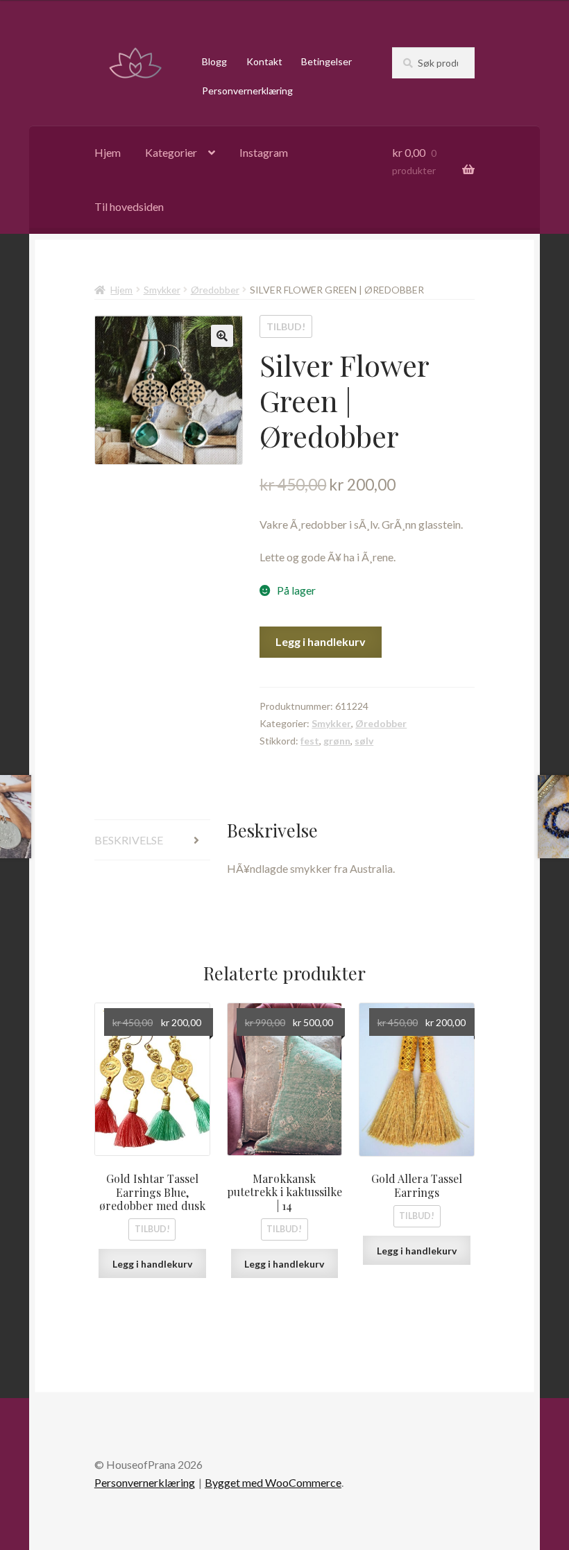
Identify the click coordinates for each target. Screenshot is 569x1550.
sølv (364, 741)
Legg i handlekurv (320, 641)
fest (309, 741)
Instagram (263, 152)
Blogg (214, 61)
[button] (222, 336)
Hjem (107, 152)
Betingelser (326, 61)
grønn (336, 741)
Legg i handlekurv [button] (152, 1264)
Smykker (162, 290)
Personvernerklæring (247, 90)
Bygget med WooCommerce (273, 1482)
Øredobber (215, 290)
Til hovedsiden (129, 206)
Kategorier (171, 152)
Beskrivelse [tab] (128, 839)
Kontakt (264, 61)
